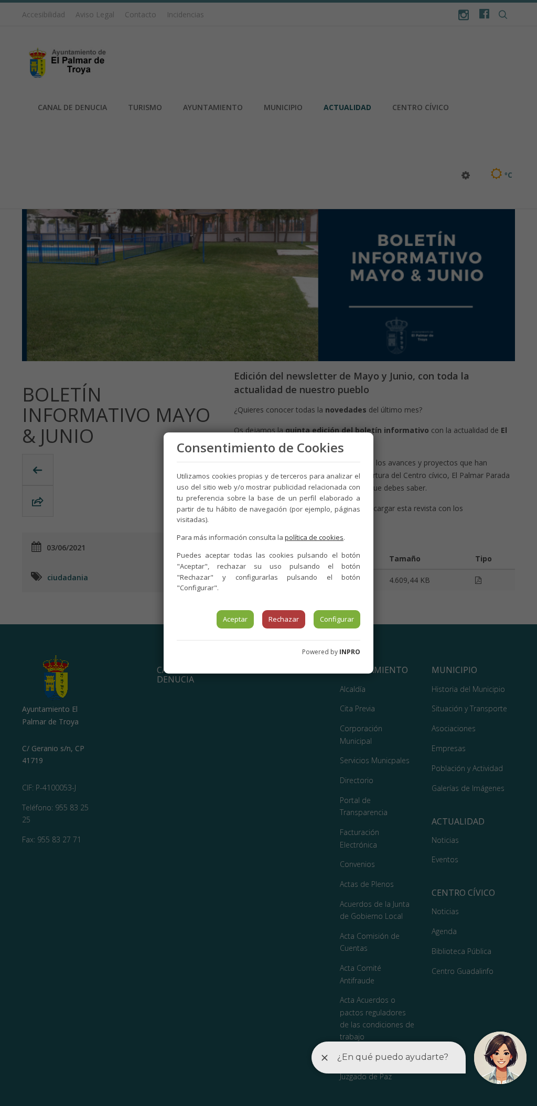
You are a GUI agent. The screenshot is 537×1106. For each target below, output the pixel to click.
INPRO (349, 651)
